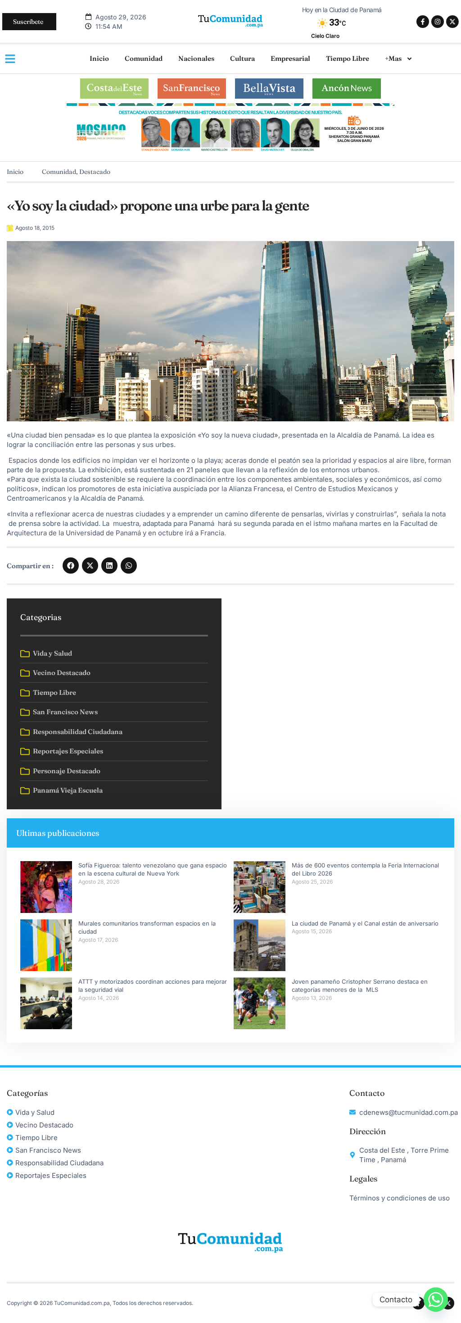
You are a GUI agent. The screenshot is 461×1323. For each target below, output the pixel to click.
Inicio (99, 58)
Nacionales (196, 58)
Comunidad (144, 58)
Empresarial (290, 58)
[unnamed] (230, 152)
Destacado (94, 172)
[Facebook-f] (422, 21)
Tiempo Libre (347, 58)
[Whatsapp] (436, 1299)
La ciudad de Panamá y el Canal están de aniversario (365, 923)
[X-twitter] (452, 21)
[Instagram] (437, 21)
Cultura (242, 58)
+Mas (393, 58)
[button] (71, 565)
